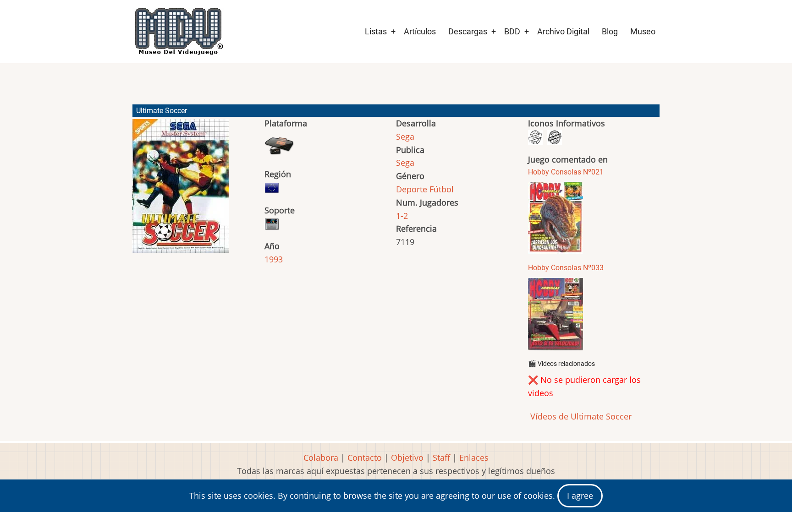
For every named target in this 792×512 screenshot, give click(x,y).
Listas (376, 31)
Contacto (364, 457)
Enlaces (474, 457)
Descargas (467, 31)
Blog (610, 31)
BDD (512, 31)
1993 (273, 259)
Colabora (320, 457)
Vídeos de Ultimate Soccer (580, 416)
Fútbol (441, 189)
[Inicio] (178, 31)
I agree (580, 495)
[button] (180, 190)
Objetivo (407, 457)
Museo (642, 31)
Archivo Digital (563, 31)
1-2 (402, 215)
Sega (405, 136)
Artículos (420, 31)
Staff (441, 457)
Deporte (411, 189)
